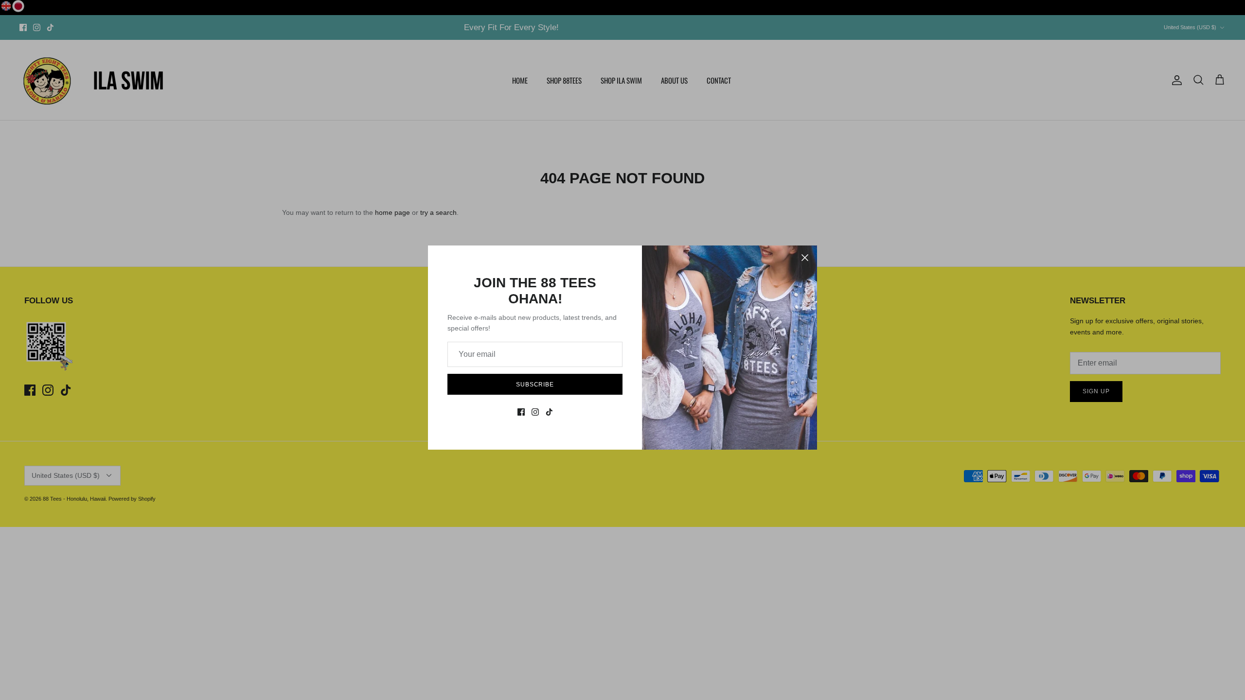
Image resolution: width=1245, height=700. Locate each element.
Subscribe (535, 384)
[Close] (805, 257)
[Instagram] (535, 412)
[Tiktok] (549, 412)
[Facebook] (521, 412)
